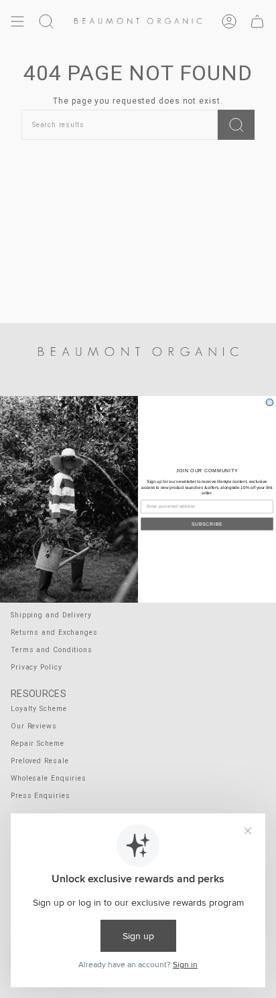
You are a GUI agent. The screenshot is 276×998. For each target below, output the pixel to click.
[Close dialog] (269, 402)
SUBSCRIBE (207, 523)
